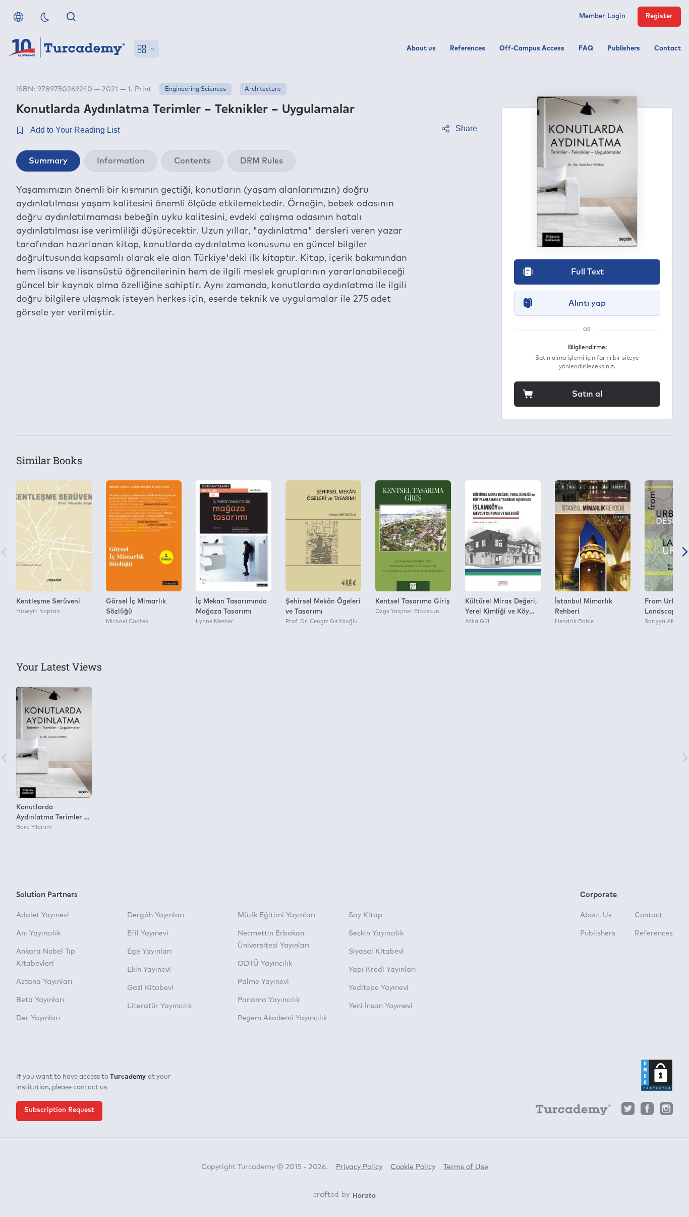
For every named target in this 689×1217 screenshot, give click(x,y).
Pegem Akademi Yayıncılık (282, 1018)
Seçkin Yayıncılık (376, 933)
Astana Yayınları (44, 981)
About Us (596, 915)
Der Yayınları (38, 1018)
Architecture (263, 89)
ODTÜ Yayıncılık (265, 963)
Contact (667, 48)
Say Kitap (365, 915)
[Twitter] (628, 1111)
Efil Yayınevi (147, 933)
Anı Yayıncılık (38, 933)
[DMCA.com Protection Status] (657, 1075)
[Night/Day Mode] (44, 16)
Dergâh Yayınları (156, 915)
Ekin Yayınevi (149, 969)
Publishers (623, 48)
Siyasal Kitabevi (376, 951)
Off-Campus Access (531, 48)
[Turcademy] (568, 1111)
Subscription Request (59, 1110)
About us (421, 48)
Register (659, 16)
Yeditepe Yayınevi (379, 987)
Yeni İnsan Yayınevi (381, 1006)
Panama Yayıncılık (269, 1000)
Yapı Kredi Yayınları (382, 969)
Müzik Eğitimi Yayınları (277, 915)
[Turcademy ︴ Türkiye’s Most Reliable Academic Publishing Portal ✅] (67, 49)
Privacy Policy (359, 1167)
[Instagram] (666, 1111)
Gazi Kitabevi (150, 987)
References (467, 48)
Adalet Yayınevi (42, 915)
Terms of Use (465, 1167)
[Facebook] (647, 1111)
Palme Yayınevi (263, 981)
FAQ (586, 48)
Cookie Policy (412, 1167)
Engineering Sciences (195, 89)
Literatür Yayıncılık (159, 1006)
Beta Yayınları (40, 1000)
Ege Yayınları (149, 951)
